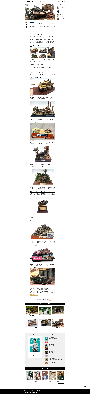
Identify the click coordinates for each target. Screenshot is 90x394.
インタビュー (36, 1)
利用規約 (30, 392)
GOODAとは (25, 392)
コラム (46, 1)
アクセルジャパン (29, 390)
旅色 (24, 390)
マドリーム (26, 390)
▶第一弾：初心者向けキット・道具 (34, 294)
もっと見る (61, 21)
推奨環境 (33, 392)
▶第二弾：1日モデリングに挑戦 (34, 30)
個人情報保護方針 (40, 392)
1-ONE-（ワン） (39, 390)
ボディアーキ (33, 390)
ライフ (44, 1)
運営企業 (43, 392)
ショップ (33, 1)
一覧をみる (61, 383)
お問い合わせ (28, 392)
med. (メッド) (36, 390)
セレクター (41, 1)
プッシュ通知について (36, 392)
